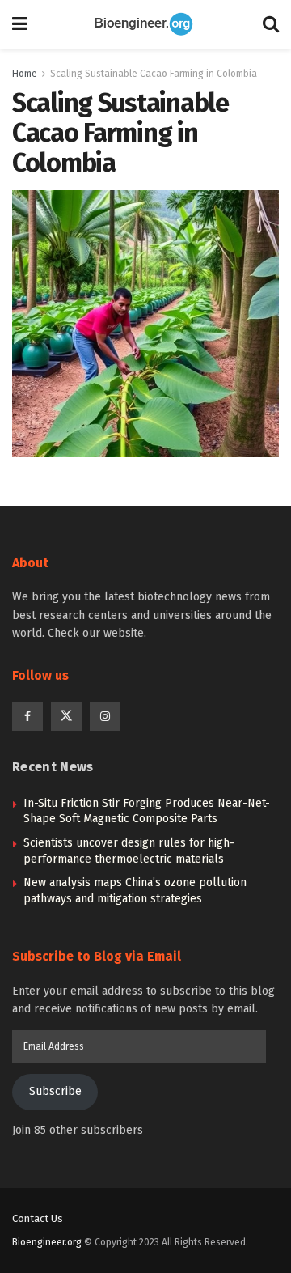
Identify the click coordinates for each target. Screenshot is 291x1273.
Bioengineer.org (47, 1242)
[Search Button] (271, 24)
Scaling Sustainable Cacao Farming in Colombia (153, 73)
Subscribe (55, 1091)
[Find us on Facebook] (27, 716)
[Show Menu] (19, 24)
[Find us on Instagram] (105, 716)
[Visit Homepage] (145, 24)
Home (24, 73)
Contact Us (37, 1218)
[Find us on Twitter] (66, 716)
